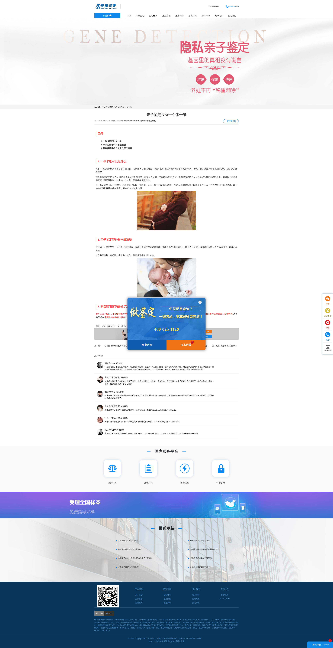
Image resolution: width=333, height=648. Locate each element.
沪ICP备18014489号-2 (194, 639)
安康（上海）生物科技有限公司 (164, 639)
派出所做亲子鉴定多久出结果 (212, 625)
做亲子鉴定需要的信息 (164, 628)
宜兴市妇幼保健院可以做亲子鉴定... (223, 620)
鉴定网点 (232, 15)
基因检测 (138, 603)
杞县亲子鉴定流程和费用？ (201, 541)
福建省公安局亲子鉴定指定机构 (170, 620)
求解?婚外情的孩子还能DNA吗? (126, 620)
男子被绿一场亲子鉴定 (192, 625)
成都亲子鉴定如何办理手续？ (202, 558)
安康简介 (219, 15)
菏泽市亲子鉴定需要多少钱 (148, 620)
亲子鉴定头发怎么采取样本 (224, 346)
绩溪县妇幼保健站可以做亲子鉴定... (151, 625)
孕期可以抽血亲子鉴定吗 (182, 628)
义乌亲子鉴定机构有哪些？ (129, 567)
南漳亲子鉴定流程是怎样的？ (130, 549)
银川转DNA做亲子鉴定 (102, 630)
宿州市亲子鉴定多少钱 (124, 622)
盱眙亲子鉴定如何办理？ (200, 567)
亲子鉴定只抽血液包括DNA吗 (193, 622)
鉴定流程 (166, 15)
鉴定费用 (179, 15)
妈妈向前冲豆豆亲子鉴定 (106, 625)
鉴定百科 (192, 15)
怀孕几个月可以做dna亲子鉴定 (144, 622)
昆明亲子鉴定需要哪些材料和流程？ (204, 549)
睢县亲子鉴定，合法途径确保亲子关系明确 (135, 558)
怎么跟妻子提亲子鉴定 (127, 628)
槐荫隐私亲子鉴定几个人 (174, 625)
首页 (129, 15)
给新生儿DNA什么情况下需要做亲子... (196, 620)
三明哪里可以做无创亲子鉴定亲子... (224, 628)
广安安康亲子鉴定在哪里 (145, 628)
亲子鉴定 (140, 15)
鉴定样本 (153, 15)
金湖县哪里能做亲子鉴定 (116, 346)
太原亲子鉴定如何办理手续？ (130, 541)
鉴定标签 (196, 595)
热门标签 (196, 603)
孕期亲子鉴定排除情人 (213, 622)
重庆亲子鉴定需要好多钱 (201, 628)
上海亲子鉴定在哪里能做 (109, 628)
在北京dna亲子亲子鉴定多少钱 (127, 625)
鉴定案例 (196, 599)
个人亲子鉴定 (107, 107)
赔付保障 (206, 15)
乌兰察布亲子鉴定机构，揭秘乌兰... (169, 622)
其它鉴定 (138, 599)
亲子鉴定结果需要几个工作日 (104, 622)
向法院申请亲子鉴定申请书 (103, 620)
